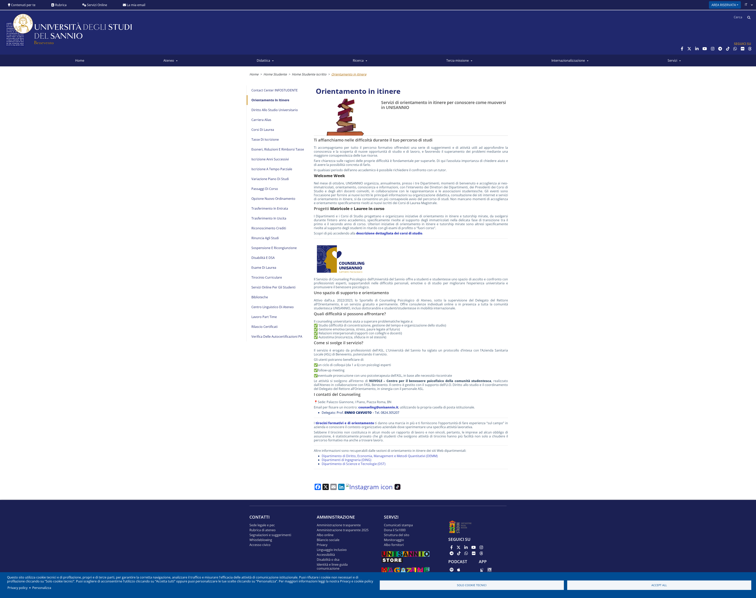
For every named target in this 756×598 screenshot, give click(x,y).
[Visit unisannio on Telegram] (720, 49)
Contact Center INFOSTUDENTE (274, 90)
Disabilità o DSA (328, 560)
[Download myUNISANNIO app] (482, 569)
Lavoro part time (264, 317)
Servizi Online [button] (96, 5)
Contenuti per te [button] (22, 5)
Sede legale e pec (262, 525)
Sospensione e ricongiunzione (274, 248)
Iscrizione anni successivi (270, 159)
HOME (79, 60)
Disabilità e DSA (263, 258)
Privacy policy (17, 588)
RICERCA (358, 60)
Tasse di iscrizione (265, 139)
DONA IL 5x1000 (395, 530)
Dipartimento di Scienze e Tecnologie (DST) (353, 464)
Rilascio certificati (264, 327)
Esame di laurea (263, 267)
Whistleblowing (260, 540)
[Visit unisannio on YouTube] (704, 49)
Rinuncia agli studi (265, 238)
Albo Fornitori (394, 545)
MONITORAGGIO (394, 540)
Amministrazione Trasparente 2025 (343, 530)
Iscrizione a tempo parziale (271, 169)
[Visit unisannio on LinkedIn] (697, 49)
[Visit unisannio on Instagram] (712, 49)
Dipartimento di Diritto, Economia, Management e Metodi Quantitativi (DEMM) (380, 456)
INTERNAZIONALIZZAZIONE (568, 60)
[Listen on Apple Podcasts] (458, 569)
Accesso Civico (260, 545)
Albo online (325, 535)
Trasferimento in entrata (269, 208)
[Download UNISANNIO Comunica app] (489, 569)
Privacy (322, 545)
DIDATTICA (263, 60)
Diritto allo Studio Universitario (274, 110)
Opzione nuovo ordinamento (273, 198)
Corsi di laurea (262, 129)
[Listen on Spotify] (451, 569)
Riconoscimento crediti (268, 228)
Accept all (659, 585)
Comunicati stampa (398, 525)
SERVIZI (672, 60)
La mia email (135, 5)
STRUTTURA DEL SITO (396, 535)
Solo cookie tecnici (471, 585)
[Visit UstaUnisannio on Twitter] (689, 49)
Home (253, 74)
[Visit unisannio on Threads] (750, 49)
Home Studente (275, 74)
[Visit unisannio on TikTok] (728, 49)
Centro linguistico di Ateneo (272, 307)
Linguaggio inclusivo (332, 550)
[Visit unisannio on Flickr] (742, 49)
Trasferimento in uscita (268, 218)
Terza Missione (457, 60)
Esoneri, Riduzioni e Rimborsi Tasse (277, 149)
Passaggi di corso (264, 189)
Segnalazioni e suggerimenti (270, 535)
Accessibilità (326, 555)
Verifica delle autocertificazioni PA (276, 336)
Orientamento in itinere (348, 74)
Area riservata (724, 5)
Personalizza (41, 588)
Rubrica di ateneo (262, 530)
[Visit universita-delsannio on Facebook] (682, 49)
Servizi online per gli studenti (273, 287)
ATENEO (168, 60)
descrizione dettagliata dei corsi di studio (389, 233)
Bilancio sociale (328, 540)
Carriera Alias (261, 120)
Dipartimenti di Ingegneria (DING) (346, 460)
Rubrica (60, 5)
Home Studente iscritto (309, 74)
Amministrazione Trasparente (339, 525)
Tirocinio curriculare (266, 277)
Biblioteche (259, 297)
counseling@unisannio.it (378, 407)
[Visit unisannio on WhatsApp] (735, 49)
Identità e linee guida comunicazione (332, 567)
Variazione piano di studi (270, 179)
